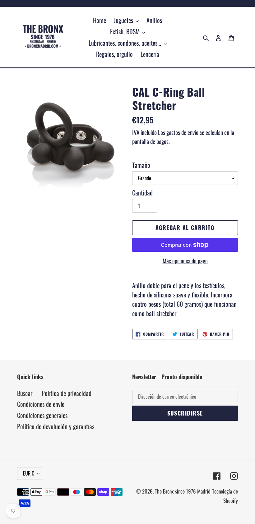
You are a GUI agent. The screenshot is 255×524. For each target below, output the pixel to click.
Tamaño (141, 165)
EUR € (28, 473)
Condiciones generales (42, 415)
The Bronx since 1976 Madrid (183, 491)
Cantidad (142, 192)
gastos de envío (182, 132)
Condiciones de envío (41, 404)
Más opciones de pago (185, 261)
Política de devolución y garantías (55, 426)
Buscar (24, 393)
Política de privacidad (66, 393)
